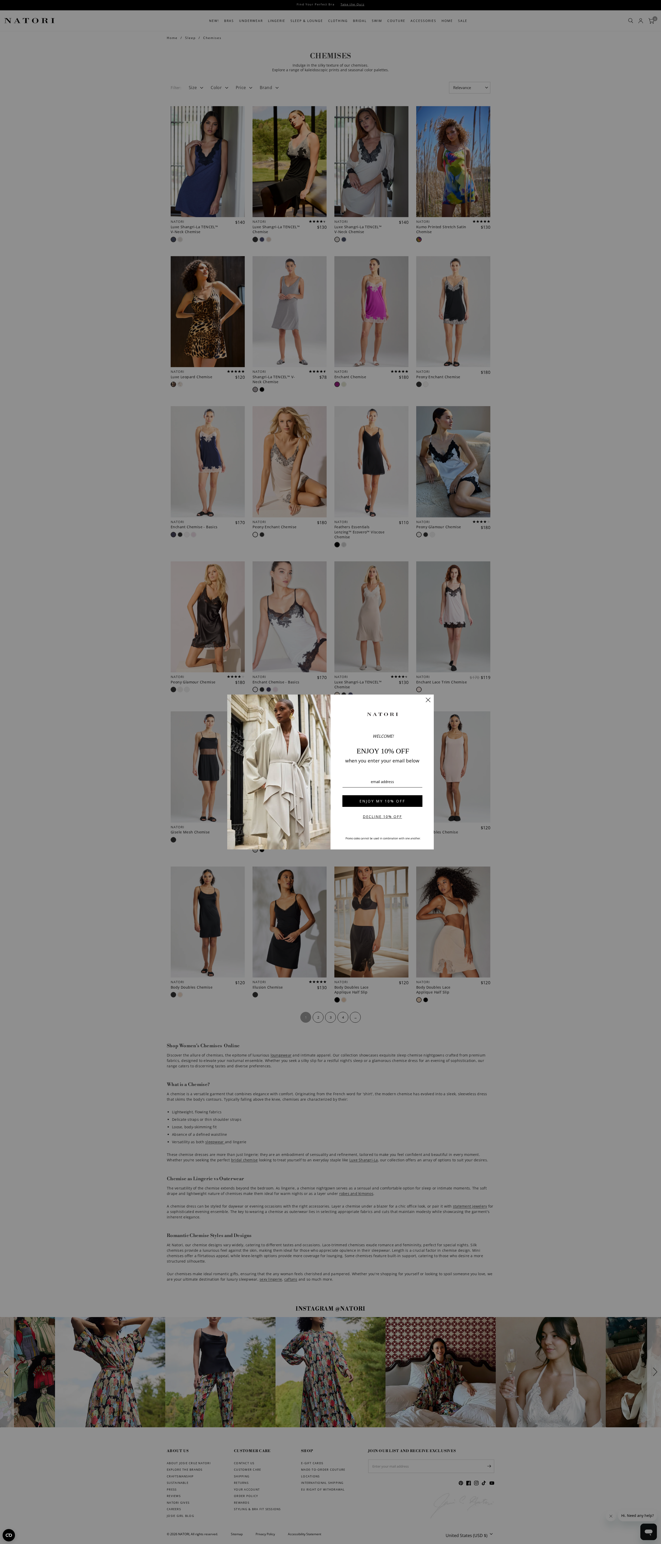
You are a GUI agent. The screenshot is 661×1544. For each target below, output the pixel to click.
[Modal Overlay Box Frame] (330, 772)
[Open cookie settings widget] (9, 1535)
